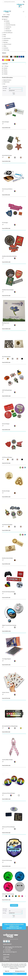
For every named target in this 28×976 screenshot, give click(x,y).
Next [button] (25, 896)
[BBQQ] (20, 426)
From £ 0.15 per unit (6, 429)
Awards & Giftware (7, 32)
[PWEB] (20, 593)
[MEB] (20, 258)
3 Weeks (5, 70)
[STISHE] (20, 694)
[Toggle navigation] (21, 7)
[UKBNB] (20, 560)
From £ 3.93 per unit (6, 127)
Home (4, 14)
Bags (4, 34)
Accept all (15, 973)
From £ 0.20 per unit (6, 765)
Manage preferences (20, 971)
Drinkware (5, 40)
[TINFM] (20, 661)
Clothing (8, 23)
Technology (6, 50)
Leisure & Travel (7, 44)
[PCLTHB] (20, 862)
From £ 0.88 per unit (6, 799)
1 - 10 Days (5, 66)
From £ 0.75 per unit (6, 832)
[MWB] (20, 292)
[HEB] (11, 526)
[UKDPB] (20, 829)
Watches (8, 28)
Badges (7, 21)
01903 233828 (8, 950)
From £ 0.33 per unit (6, 228)
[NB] (20, 124)
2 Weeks (5, 68)
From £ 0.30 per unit (6, 161)
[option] (8, 123)
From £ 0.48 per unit (6, 530)
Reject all (7, 971)
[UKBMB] (20, 493)
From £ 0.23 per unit (6, 597)
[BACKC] (20, 325)
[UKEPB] (14, 795)
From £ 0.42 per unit (6, 262)
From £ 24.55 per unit (6, 631)
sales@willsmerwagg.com (14, 928)
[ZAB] (9, 358)
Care (4, 36)
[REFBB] (7, 896)
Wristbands (8, 30)
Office (4, 46)
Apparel (5, 19)
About (4, 958)
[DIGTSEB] (20, 627)
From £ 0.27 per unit (6, 295)
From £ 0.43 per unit (6, 362)
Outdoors (5, 48)
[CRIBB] (20, 761)
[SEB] (9, 459)
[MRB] (11, 157)
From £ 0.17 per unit (6, 698)
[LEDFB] (20, 392)
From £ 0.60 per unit (6, 866)
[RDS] (20, 191)
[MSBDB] (11, 728)
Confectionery (6, 38)
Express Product (7, 80)
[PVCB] (20, 224)
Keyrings (5, 42)
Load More (14, 905)
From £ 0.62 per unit (6, 664)
